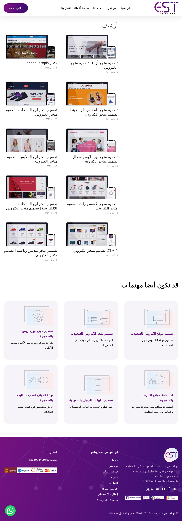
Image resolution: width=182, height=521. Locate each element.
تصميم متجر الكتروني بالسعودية (92, 333)
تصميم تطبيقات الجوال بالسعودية (91, 400)
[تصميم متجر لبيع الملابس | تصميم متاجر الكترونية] (30, 139)
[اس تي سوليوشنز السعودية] (151, 455)
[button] (10, 510)
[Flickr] (163, 489)
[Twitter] (148, 489)
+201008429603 (39, 460)
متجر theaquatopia (42, 63)
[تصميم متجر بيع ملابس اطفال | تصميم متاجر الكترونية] (91, 139)
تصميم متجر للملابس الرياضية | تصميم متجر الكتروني (94, 112)
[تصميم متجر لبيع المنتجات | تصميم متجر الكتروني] (30, 92)
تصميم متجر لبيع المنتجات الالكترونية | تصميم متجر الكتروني (31, 206)
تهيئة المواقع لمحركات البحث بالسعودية (34, 397)
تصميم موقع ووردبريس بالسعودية (37, 333)
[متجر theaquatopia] (30, 45)
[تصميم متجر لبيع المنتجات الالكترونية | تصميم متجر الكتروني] (30, 186)
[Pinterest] (152, 489)
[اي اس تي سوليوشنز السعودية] (156, 8)
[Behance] (175, 489)
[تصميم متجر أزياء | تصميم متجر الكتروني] (91, 45)
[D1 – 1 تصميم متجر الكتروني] (91, 233)
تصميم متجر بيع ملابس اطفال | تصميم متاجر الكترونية (94, 159)
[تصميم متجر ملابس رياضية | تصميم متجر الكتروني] (30, 233)
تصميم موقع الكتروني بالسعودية (152, 333)
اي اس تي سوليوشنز (163, 513)
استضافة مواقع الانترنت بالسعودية (157, 397)
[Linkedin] (158, 489)
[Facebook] (169, 489)
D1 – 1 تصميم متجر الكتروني (95, 250)
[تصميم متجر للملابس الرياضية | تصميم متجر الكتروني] (91, 92)
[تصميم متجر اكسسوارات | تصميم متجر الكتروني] (91, 186)
